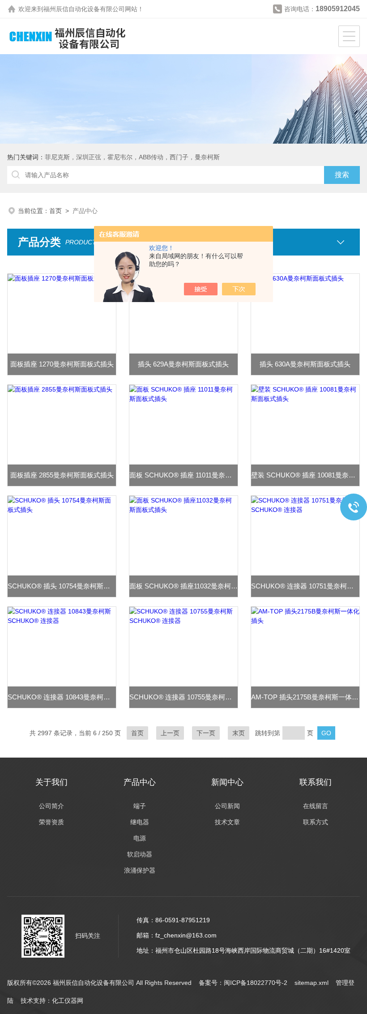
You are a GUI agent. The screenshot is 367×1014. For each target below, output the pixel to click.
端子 (139, 805)
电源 (139, 838)
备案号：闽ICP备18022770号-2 (243, 982)
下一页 (205, 733)
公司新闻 (227, 805)
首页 (55, 210)
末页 (238, 733)
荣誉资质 (51, 822)
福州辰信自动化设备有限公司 (84, 9)
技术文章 (227, 822)
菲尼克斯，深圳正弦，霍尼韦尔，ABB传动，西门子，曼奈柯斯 (132, 157)
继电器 (139, 822)
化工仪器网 (67, 1000)
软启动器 (139, 854)
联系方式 (315, 822)
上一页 (170, 733)
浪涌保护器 (139, 870)
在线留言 (315, 805)
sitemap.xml (311, 982)
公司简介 (51, 805)
